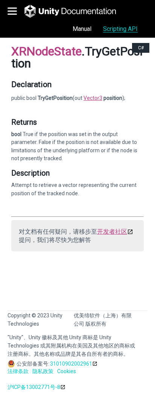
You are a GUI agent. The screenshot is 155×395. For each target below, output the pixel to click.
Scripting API (120, 28)
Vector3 (93, 98)
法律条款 (18, 371)
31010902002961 (71, 364)
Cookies (66, 371)
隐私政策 (42, 371)
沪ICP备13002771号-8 (34, 387)
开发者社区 (112, 231)
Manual (82, 28)
